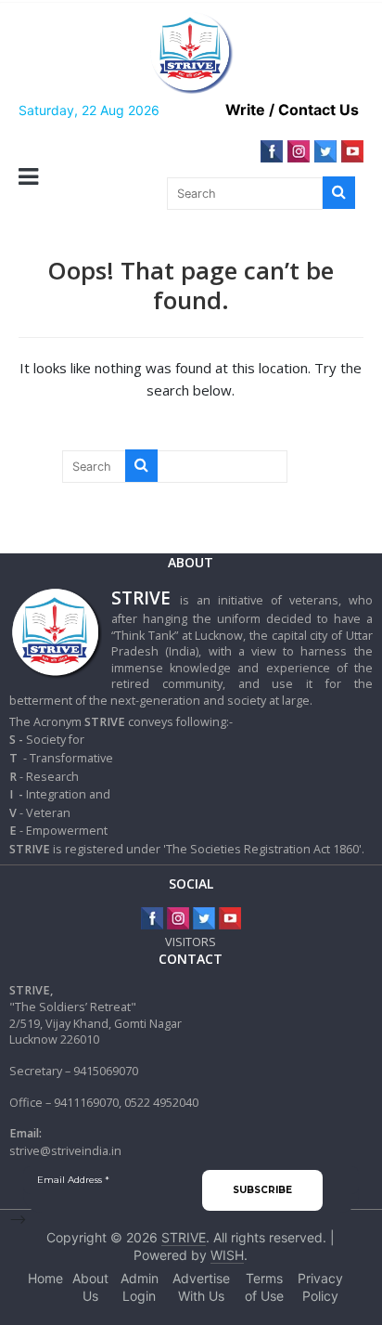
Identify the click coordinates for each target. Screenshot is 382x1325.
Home (45, 1278)
